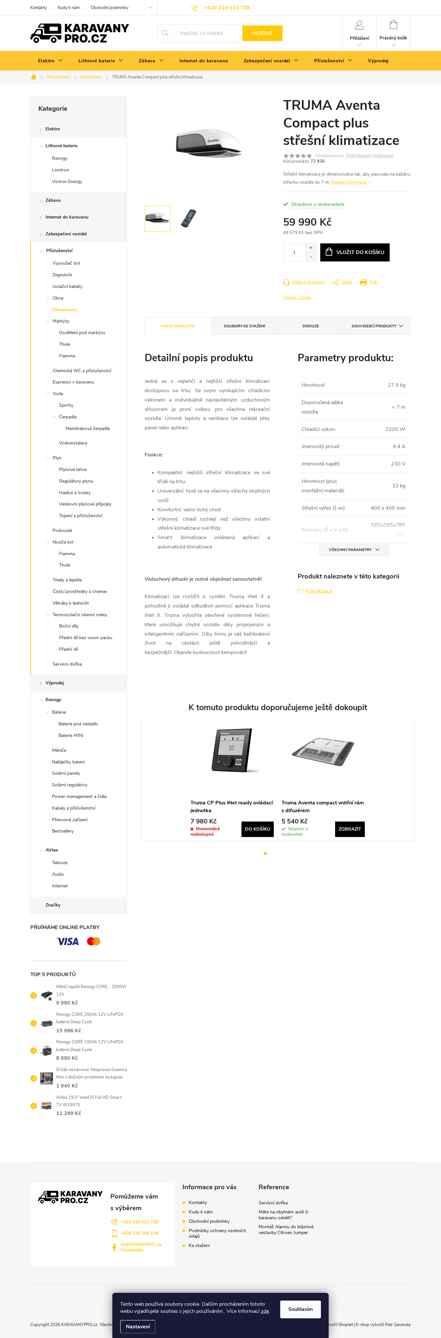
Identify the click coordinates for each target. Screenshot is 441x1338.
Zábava (53, 200)
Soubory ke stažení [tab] (244, 326)
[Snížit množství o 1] (310, 256)
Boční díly (68, 626)
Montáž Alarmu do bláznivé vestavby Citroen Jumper (286, 1230)
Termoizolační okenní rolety (80, 615)
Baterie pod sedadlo (78, 724)
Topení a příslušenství (80, 516)
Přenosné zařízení (69, 820)
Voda (58, 394)
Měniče (59, 750)
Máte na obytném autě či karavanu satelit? (283, 1215)
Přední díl (68, 649)
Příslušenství (59, 251)
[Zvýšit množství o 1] (310, 248)
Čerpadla (68, 417)
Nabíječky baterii (68, 762)
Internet (60, 886)
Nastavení (138, 1326)
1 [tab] (265, 853)
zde (265, 1311)
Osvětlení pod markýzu (82, 333)
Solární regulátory (69, 785)
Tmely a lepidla (67, 580)
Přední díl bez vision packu (85, 638)
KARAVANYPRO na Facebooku (141, 1247)
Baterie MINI (70, 735)
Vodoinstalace (73, 443)
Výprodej (55, 683)
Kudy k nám (69, 8)
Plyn (57, 458)
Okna (58, 298)
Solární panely (66, 773)
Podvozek (62, 530)
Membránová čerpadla (88, 428)
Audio (58, 874)
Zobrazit (350, 829)
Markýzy (61, 321)
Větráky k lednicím (71, 603)
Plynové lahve (73, 469)
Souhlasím (300, 1309)
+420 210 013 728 (139, 1222)
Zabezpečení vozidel (66, 234)
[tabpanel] (232, 780)
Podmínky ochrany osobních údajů (217, 1233)
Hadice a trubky (75, 493)
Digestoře (62, 275)
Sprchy (66, 405)
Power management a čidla (79, 796)
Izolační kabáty (67, 286)
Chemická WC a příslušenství (82, 371)
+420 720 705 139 (139, 1233)
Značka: (297, 298)
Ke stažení (199, 1245)
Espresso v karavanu (73, 382)
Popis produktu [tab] (178, 326)
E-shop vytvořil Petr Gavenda (383, 1325)
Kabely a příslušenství (73, 808)
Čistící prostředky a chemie (80, 591)
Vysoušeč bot (66, 263)
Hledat (262, 33)
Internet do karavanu (67, 217)
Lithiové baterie (61, 146)
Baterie (59, 712)
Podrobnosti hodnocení (369, 155)
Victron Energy (67, 182)
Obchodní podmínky (109, 8)
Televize (59, 863)
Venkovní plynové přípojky (85, 504)
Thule (64, 344)
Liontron (60, 170)
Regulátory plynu (76, 481)
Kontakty (38, 8)
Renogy (59, 158)
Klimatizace (65, 310)
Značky (53, 905)
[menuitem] (50, 61)
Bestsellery (63, 831)
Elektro (53, 129)
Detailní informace (348, 182)
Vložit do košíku (360, 252)
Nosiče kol (63, 542)
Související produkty (374, 326)
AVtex (52, 850)
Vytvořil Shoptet (338, 1325)
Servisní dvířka (67, 664)
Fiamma (67, 356)
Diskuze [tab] (311, 326)
